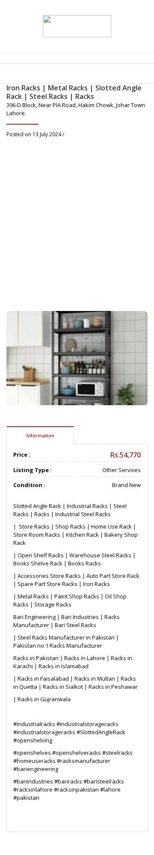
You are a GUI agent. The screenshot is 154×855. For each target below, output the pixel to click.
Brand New (126, 485)
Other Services (121, 470)
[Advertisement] (77, 220)
